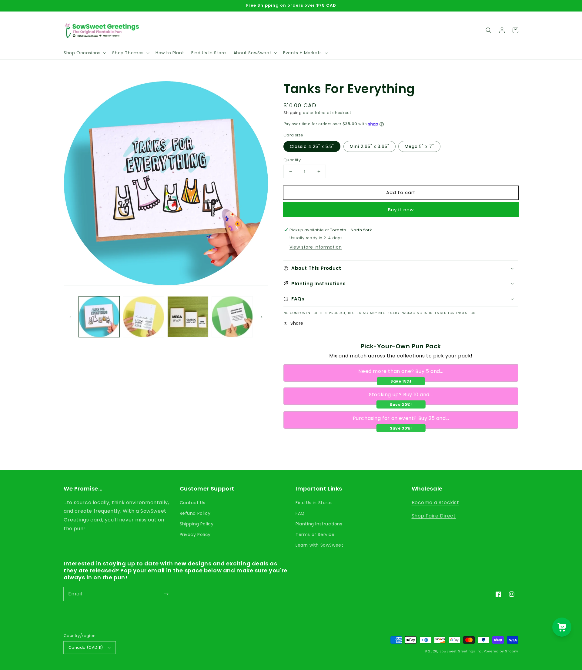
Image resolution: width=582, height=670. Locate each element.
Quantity (292, 160)
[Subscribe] (166, 594)
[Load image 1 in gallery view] (99, 316)
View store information (315, 247)
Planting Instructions (319, 524)
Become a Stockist (435, 502)
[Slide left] (70, 316)
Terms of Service (315, 534)
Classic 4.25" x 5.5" (312, 146)
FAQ (300, 513)
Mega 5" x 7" (419, 146)
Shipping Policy (197, 524)
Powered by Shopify (501, 651)
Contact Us (193, 503)
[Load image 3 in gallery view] (188, 316)
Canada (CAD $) (86, 647)
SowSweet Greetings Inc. (461, 651)
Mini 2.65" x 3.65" (369, 146)
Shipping (292, 112)
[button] (84, 52)
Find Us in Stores (314, 503)
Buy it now (401, 209)
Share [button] (296, 323)
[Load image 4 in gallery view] (232, 316)
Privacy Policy (195, 534)
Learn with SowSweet (319, 545)
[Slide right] (261, 316)
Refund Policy (195, 513)
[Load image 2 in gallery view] (143, 316)
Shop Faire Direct (434, 515)
